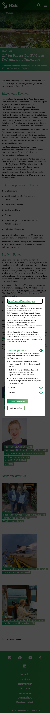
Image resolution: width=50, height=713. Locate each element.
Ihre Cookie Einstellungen (21, 301)
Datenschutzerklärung (28, 327)
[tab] (23, 350)
